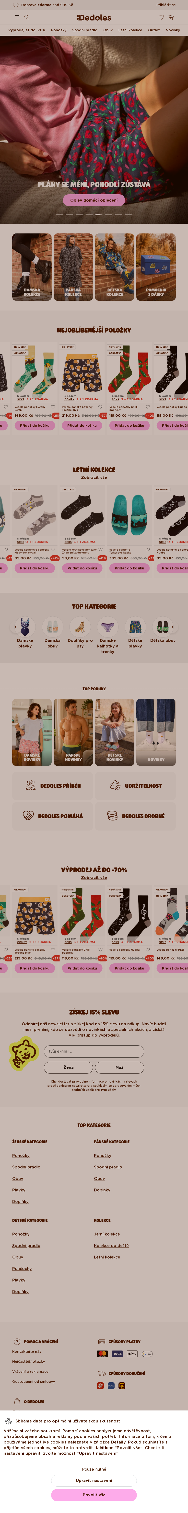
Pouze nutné (94, 1469)
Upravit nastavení (94, 1480)
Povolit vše (94, 1495)
